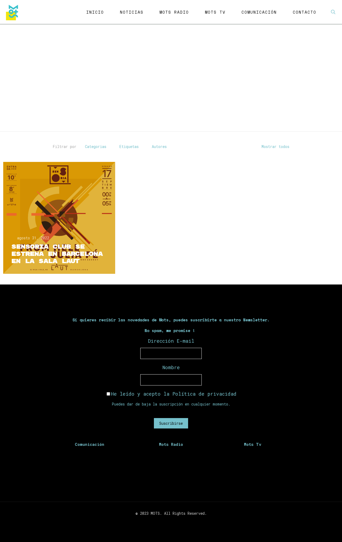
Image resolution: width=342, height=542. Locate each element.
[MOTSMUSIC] (13, 12)
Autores (159, 146)
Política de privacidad (204, 394)
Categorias (95, 146)
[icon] (179, 522)
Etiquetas (129, 146)
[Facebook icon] (163, 522)
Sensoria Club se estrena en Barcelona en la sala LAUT (56, 254)
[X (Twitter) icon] (168, 522)
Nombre (171, 367)
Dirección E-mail (171, 341)
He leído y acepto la (173, 394)
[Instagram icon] (174, 522)
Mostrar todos (275, 146)
